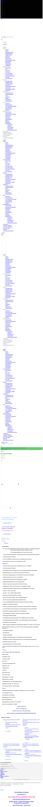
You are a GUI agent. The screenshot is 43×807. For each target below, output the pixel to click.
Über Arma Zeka (8, 275)
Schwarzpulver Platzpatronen (10, 86)
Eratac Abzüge (9, 124)
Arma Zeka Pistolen (6, 66)
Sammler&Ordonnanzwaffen (10, 60)
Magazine (7, 120)
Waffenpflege (7, 329)
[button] (21, 347)
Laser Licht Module (8, 107)
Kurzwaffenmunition (8, 81)
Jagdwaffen (7, 57)
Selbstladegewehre (8, 54)
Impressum (2, 773)
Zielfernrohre (7, 103)
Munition (4, 79)
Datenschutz (2, 774)
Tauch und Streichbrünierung (8, 137)
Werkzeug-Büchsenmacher (12, 337)
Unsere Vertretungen (3, 771)
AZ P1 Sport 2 (7, 279)
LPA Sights (7, 110)
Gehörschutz (7, 116)
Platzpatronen (7, 90)
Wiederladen (5, 91)
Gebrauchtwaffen (8, 61)
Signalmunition (8, 87)
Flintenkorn (9, 333)
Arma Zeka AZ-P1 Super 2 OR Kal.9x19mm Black (13, 754)
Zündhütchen (7, 304)
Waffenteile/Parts (8, 123)
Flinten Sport (7, 56)
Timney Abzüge (10, 128)
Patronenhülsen (8, 99)
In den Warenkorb (8, 759)
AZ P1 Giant (7, 77)
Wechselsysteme (8, 58)
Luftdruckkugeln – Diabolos (10, 89)
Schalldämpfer (8, 65)
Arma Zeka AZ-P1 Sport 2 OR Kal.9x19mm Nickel (33, 755)
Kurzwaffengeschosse (9, 300)
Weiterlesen (26, 742)
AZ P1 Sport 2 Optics (8, 73)
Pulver (6, 95)
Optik (4, 102)
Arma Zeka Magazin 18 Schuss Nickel (11, 726)
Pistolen (6, 49)
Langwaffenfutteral (8, 119)
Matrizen (6, 98)
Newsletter (5, 136)
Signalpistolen (7, 62)
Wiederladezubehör (8, 308)
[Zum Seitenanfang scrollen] (0, 781)
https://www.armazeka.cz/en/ (21, 708)
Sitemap (1, 777)
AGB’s (1, 775)
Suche (2, 443)
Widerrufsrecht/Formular (4, 776)
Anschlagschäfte (8, 112)
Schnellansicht (18, 719)
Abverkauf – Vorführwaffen (8, 133)
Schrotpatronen (8, 85)
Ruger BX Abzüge (10, 127)
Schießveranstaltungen (7, 132)
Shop (1, 770)
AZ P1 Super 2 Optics (9, 74)
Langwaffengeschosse (9, 94)
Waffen (4, 48)
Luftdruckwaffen (8, 271)
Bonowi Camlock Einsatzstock (10, 114)
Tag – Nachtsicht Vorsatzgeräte (10, 106)
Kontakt (4, 139)
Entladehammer (8, 115)
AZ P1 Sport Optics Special (10, 168)
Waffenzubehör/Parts (7, 111)
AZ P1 (6, 69)
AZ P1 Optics (7, 70)
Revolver (6, 50)
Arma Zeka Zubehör (8, 78)
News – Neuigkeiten (6, 135)
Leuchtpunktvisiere (8, 108)
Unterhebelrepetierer (9, 53)
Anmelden (5, 42)
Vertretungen (5, 131)
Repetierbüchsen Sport (9, 52)
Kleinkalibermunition (9, 83)
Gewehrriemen (7, 118)
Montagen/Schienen (8, 104)
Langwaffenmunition (8, 82)
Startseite (2, 769)
